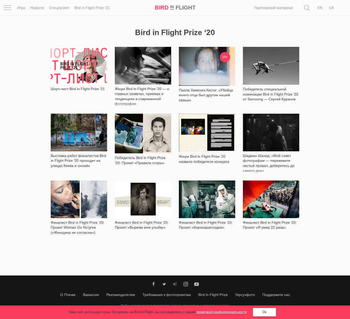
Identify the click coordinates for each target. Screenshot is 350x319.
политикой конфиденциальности (222, 312)
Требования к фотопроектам (166, 295)
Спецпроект (59, 8)
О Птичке (68, 295)
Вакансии (91, 295)
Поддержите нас (276, 295)
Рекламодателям (120, 295)
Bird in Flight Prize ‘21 (92, 8)
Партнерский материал (273, 8)
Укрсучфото (245, 295)
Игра (21, 8)
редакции (222, 305)
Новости (37, 8)
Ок (264, 312)
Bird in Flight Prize (213, 295)
